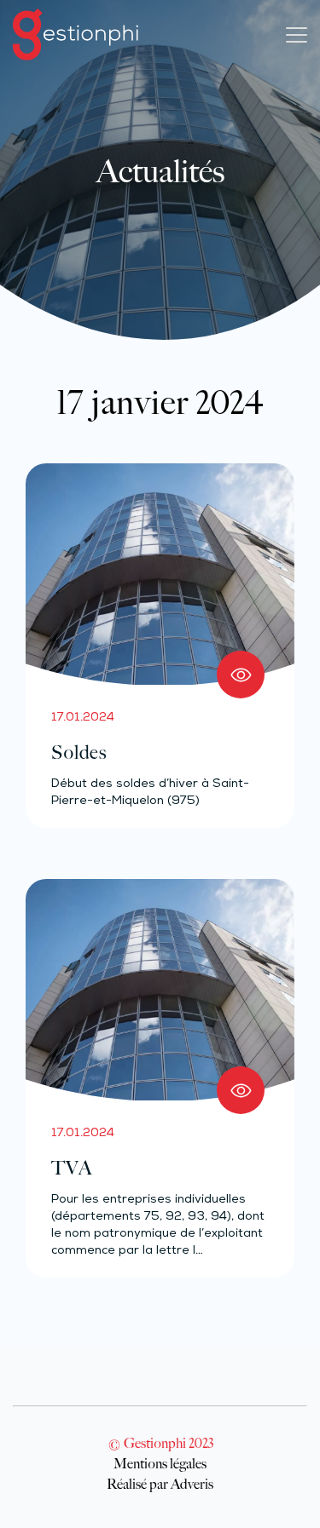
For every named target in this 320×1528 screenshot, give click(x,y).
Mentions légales (160, 1463)
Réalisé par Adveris (160, 1483)
